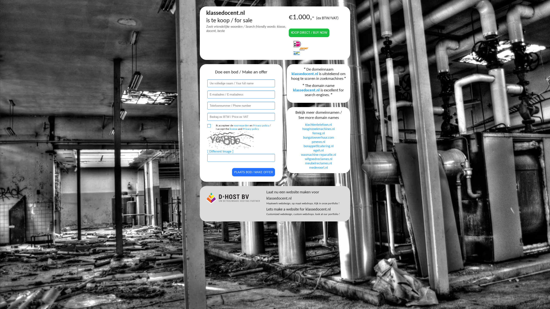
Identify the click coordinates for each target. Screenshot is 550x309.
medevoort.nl (318, 168)
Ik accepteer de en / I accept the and (243, 127)
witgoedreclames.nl (318, 159)
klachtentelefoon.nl (318, 125)
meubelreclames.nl (318, 163)
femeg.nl (318, 133)
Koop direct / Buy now (309, 33)
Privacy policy (261, 125)
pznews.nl (318, 142)
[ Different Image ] (220, 151)
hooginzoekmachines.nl (318, 129)
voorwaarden (241, 125)
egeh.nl (318, 150)
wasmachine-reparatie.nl (318, 155)
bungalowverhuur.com (318, 137)
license (233, 129)
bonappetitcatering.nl (319, 146)
